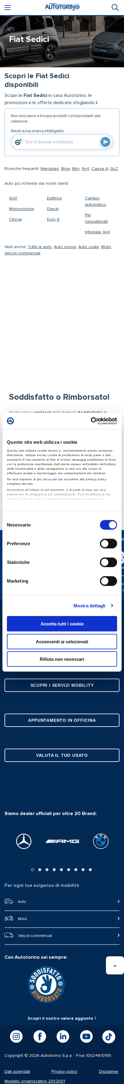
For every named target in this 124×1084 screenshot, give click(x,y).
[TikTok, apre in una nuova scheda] (108, 1036)
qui (54, 479)
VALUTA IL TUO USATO (62, 755)
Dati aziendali (17, 1072)
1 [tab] (32, 869)
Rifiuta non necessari (62, 659)
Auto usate (88, 247)
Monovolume (21, 209)
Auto (22, 902)
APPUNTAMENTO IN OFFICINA (62, 720)
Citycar (15, 219)
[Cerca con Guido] (105, 142)
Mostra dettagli (89, 605)
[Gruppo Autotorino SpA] (62, 7)
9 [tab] (90, 869)
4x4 (85, 169)
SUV (13, 198)
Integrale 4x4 (97, 232)
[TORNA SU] (115, 965)
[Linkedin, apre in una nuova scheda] (62, 1036)
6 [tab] (68, 869)
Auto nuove (65, 247)
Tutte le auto (40, 247)
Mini (75, 169)
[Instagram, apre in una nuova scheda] (16, 1036)
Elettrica (54, 198)
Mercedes (50, 169)
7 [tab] (75, 869)
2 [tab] (39, 869)
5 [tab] (61, 869)
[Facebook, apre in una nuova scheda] (39, 1036)
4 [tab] (54, 869)
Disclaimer (109, 1072)
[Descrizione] (113, 92)
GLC (114, 169)
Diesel (53, 209)
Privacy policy (64, 1072)
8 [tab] (83, 869)
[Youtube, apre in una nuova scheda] (86, 1036)
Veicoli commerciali (22, 253)
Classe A (99, 169)
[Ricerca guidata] (114, 7)
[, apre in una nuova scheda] (24, 841)
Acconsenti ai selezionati (62, 641)
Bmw (65, 169)
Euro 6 (53, 219)
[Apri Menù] (8, 8)
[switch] (108, 543)
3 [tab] (46, 869)
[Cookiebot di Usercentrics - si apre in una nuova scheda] (90, 421)
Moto (106, 247)
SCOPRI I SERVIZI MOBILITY (62, 685)
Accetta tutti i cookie (62, 623)
